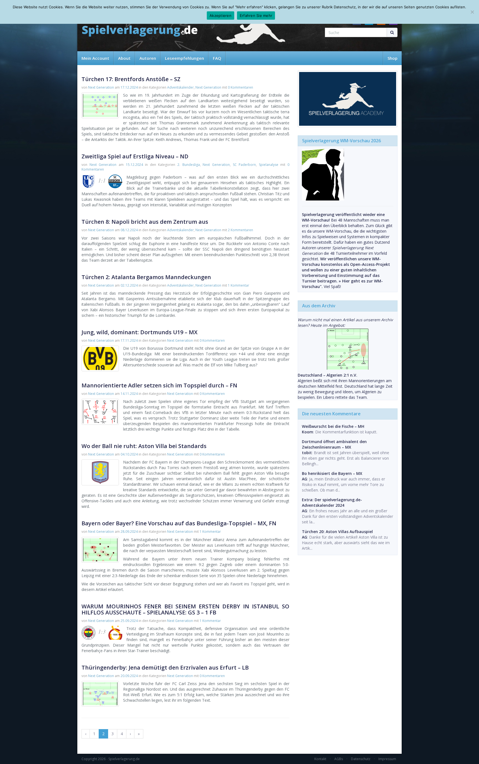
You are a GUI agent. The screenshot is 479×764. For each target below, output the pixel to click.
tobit (307, 452)
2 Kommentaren (240, 230)
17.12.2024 (129, 87)
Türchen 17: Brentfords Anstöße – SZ (130, 79)
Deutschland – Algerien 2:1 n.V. (327, 375)
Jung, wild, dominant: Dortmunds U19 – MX (139, 332)
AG (304, 479)
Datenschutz (360, 759)
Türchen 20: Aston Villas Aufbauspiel (337, 531)
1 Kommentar (238, 285)
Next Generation (101, 87)
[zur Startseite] (139, 31)
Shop (393, 58)
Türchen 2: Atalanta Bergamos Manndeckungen (146, 277)
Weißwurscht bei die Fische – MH (333, 426)
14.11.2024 (129, 393)
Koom (307, 431)
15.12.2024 (134, 164)
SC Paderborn (244, 164)
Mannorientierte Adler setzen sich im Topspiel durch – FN (159, 385)
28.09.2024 (129, 531)
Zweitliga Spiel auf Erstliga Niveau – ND (134, 156)
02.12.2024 (129, 285)
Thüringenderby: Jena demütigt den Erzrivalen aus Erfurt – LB (165, 667)
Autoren (147, 58)
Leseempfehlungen (184, 58)
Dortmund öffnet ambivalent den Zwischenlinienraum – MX (334, 444)
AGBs (338, 759)
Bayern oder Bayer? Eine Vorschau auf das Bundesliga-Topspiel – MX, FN (178, 523)
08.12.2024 (129, 230)
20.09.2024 (129, 675)
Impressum (387, 759)
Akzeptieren (220, 15)
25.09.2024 (129, 620)
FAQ (217, 58)
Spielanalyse (268, 164)
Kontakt (320, 759)
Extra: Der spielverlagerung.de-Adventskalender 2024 (332, 502)
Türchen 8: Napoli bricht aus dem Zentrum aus (144, 221)
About (124, 58)
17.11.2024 (129, 340)
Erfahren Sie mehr (256, 15)
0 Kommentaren (240, 87)
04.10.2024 (129, 454)
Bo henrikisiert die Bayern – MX (332, 473)
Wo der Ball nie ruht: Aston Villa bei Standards (144, 446)
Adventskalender (180, 87)
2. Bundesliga (188, 164)
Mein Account (95, 58)
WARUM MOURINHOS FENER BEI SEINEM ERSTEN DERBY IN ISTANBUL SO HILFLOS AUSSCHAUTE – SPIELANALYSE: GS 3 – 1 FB (185, 609)
